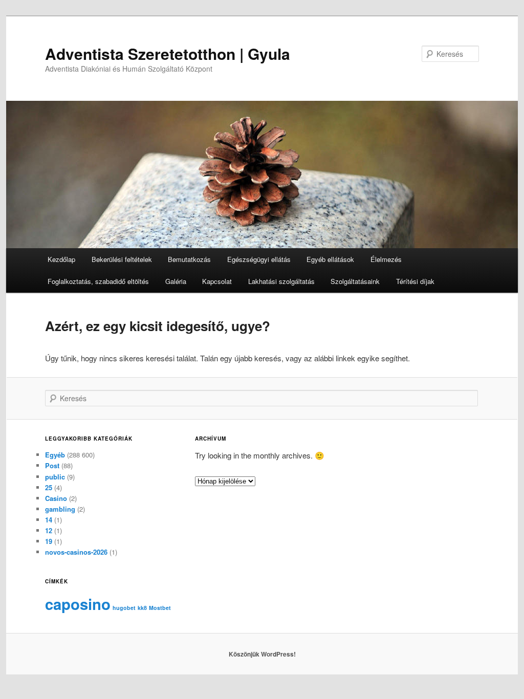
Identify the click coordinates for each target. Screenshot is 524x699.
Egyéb (55, 455)
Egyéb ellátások (330, 259)
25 (48, 487)
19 (48, 541)
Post (52, 465)
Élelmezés (386, 259)
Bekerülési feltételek (122, 259)
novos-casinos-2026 (76, 552)
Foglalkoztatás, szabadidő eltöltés (98, 281)
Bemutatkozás (189, 259)
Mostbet (160, 607)
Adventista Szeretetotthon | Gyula (167, 53)
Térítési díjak (415, 281)
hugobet (124, 607)
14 (48, 520)
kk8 (142, 607)
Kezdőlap (61, 259)
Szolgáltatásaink (355, 281)
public (55, 477)
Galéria (175, 281)
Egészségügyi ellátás (259, 259)
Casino (56, 498)
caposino (78, 604)
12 (48, 530)
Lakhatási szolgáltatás (281, 281)
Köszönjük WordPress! (262, 654)
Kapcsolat (217, 281)
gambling (60, 509)
